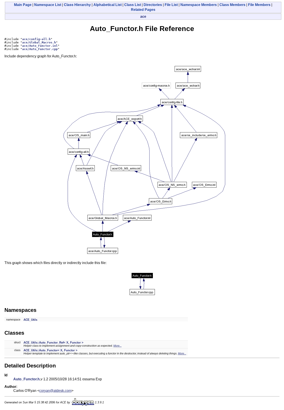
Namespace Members (198, 5)
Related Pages (143, 10)
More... (117, 345)
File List (171, 5)
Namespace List (47, 5)
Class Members (232, 5)
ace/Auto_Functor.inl (40, 45)
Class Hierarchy (77, 5)
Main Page (23, 5)
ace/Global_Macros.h (39, 42)
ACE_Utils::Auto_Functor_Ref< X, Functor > (53, 342)
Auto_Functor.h (26, 379)
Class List (132, 5)
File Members (259, 5)
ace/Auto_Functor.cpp (40, 49)
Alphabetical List (107, 5)
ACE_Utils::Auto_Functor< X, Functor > (50, 350)
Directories (153, 5)
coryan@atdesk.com (55, 391)
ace (143, 16)
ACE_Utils (30, 319)
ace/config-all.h (36, 39)
